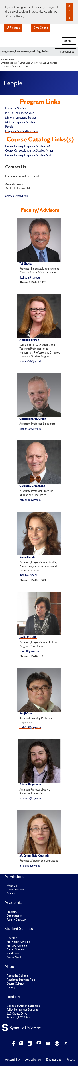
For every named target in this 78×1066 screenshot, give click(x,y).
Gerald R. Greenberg (32, 486)
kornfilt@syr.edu (29, 651)
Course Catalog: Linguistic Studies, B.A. (28, 146)
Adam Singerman (30, 784)
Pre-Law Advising (17, 946)
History (11, 987)
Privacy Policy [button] (15, 16)
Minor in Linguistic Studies (20, 117)
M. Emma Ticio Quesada (34, 855)
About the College (17, 976)
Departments (14, 915)
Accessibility (12, 1059)
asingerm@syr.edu (30, 798)
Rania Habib (27, 557)
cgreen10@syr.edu (30, 429)
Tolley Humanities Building (22, 1009)
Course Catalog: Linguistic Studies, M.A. (28, 155)
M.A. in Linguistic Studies (20, 122)
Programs (12, 912)
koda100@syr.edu (30, 727)
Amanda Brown (29, 340)
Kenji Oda (25, 713)
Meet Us (12, 886)
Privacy (70, 1059)
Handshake (13, 953)
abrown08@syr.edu (30, 361)
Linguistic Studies (15, 108)
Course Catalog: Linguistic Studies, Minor (29, 150)
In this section (64, 51)
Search (15, 28)
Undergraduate (15, 889)
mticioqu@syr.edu (29, 866)
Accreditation (33, 1059)
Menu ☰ (69, 41)
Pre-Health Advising (18, 942)
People (9, 127)
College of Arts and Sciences (23, 1006)
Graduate (12, 893)
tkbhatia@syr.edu (29, 277)
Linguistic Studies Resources (21, 131)
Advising (12, 938)
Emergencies (53, 1059)
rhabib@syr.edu (28, 575)
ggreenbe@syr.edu (30, 500)
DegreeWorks (15, 957)
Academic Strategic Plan (21, 980)
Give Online (41, 28)
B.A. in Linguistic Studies (19, 113)
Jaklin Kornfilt (28, 637)
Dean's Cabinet (15, 983)
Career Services (16, 949)
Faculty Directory (16, 919)
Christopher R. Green (32, 419)
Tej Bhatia (25, 263)
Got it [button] (69, 12)
